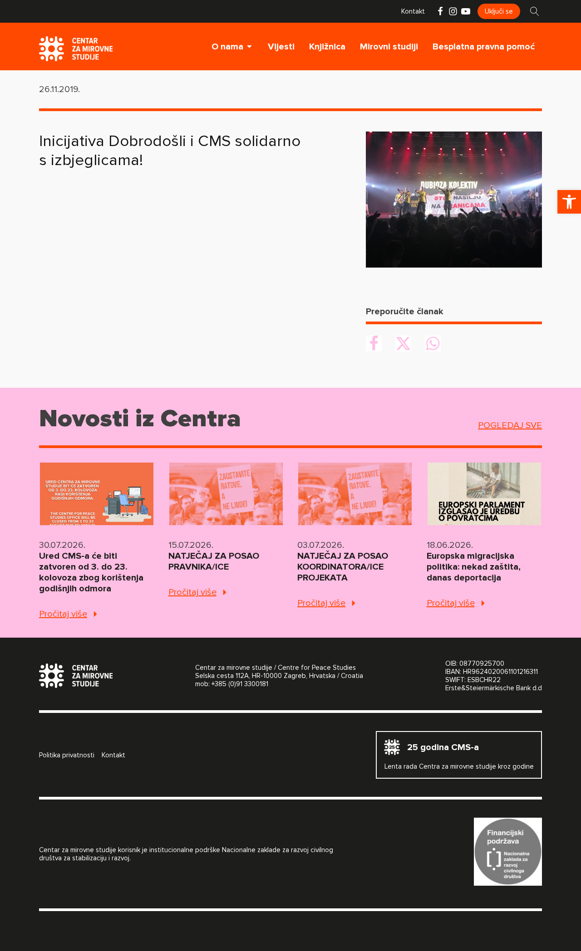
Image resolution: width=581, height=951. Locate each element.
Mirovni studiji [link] (389, 46)
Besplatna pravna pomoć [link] (484, 46)
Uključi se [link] (499, 11)
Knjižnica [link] (327, 46)
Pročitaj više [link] (63, 614)
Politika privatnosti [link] (66, 755)
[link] (569, 202)
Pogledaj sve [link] (510, 425)
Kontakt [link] (413, 11)
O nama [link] (227, 46)
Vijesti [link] (281, 46)
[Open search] (534, 11)
